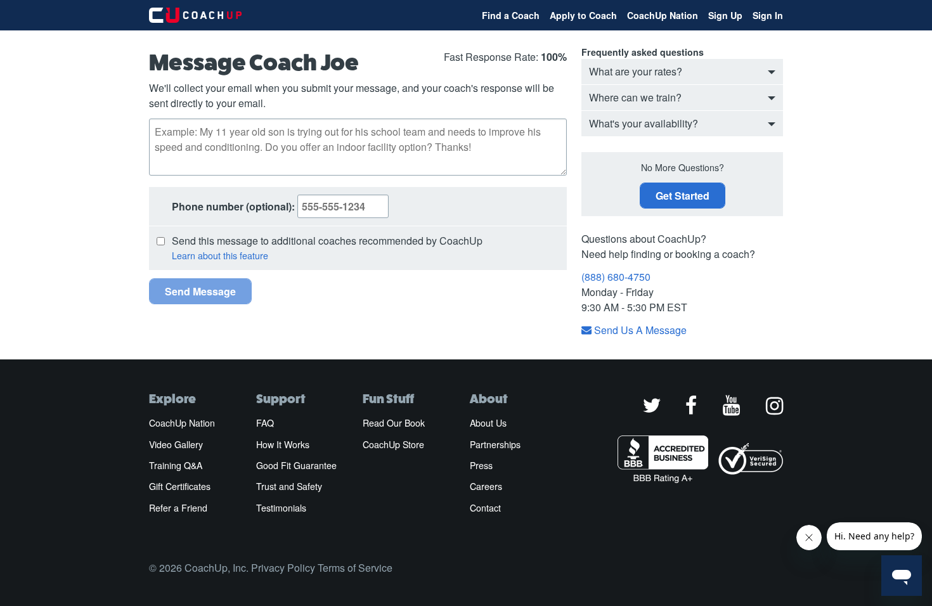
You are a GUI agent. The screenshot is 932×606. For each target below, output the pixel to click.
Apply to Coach (583, 15)
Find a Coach (511, 15)
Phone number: (234, 206)
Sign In (768, 15)
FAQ (265, 422)
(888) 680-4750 (615, 276)
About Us (488, 422)
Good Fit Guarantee (296, 465)
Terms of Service (355, 567)
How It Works (282, 444)
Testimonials (281, 507)
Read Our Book (394, 422)
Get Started (682, 195)
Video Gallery (176, 444)
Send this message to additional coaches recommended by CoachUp (327, 240)
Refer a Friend (178, 507)
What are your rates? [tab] (635, 71)
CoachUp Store (393, 444)
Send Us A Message (639, 330)
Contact (485, 507)
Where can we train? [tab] (635, 97)
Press (481, 465)
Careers (486, 486)
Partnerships (495, 444)
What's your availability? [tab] (643, 123)
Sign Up (725, 15)
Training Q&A (175, 465)
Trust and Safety (289, 486)
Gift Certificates (179, 486)
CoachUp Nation (662, 15)
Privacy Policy (283, 567)
